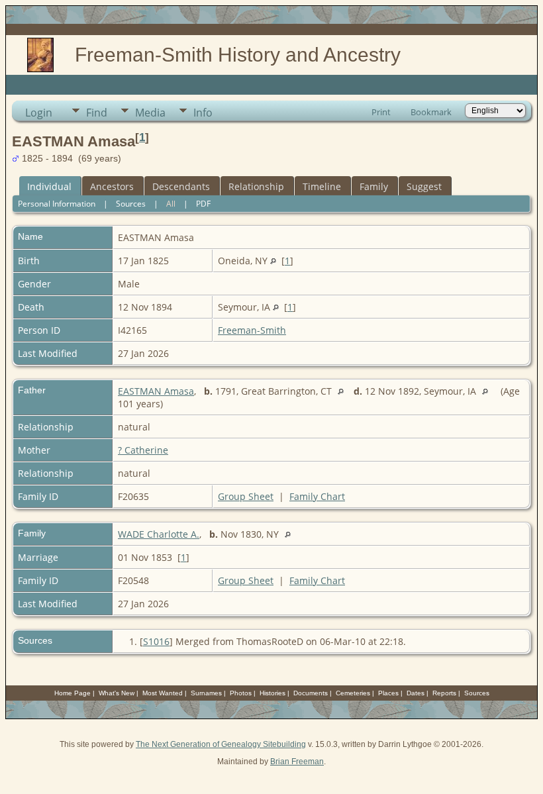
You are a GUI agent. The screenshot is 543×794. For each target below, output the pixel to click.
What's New (116, 693)
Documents (310, 693)
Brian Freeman (297, 761)
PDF (203, 203)
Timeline (322, 186)
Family (374, 186)
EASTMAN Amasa (156, 391)
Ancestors (112, 186)
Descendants (181, 186)
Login (38, 112)
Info (203, 112)
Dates (415, 693)
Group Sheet (245, 496)
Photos (241, 693)
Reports (444, 693)
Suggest (424, 186)
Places (388, 693)
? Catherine (143, 450)
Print (381, 112)
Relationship (256, 186)
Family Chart (317, 496)
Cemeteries (353, 693)
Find (96, 112)
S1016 (156, 641)
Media (150, 112)
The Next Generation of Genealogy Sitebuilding (221, 744)
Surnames (206, 693)
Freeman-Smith (252, 330)
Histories (272, 693)
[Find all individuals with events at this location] (273, 260)
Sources (131, 203)
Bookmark (431, 112)
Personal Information (56, 203)
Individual (49, 186)
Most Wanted (162, 693)
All (170, 203)
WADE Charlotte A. (158, 534)
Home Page (72, 693)
